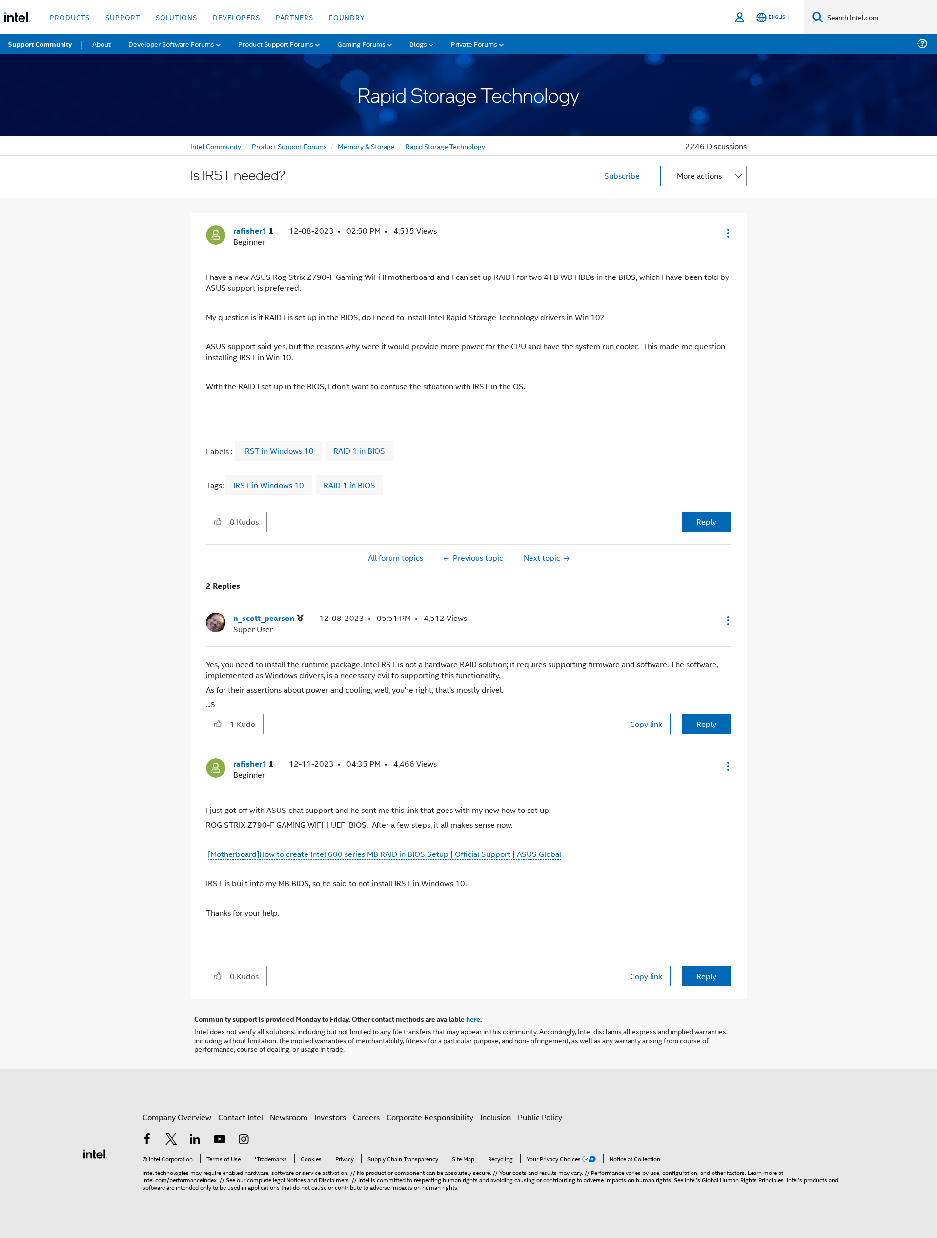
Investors (330, 1117)
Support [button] (122, 17)
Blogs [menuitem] (418, 44)
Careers (366, 1117)
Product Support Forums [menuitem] (275, 44)
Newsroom (288, 1117)
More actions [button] (699, 175)
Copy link (646, 723)
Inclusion (495, 1117)
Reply (706, 521)
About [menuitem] (101, 44)
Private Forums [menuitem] (474, 44)
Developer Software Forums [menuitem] (171, 44)
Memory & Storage (366, 146)
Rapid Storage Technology (445, 146)
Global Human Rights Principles (743, 1179)
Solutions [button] (176, 17)
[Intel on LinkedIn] (195, 1140)
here (473, 1018)
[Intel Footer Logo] (95, 1152)
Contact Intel (240, 1117)
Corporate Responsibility (430, 1117)
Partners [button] (294, 17)
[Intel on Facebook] (147, 1140)
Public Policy (540, 1117)
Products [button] (70, 17)
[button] (727, 233)
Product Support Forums (289, 146)
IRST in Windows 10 (278, 451)
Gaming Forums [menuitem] (361, 44)
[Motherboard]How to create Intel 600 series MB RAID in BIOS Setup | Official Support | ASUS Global (384, 853)
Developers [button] (236, 17)
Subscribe (622, 175)
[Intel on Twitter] (171, 1140)
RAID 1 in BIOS (359, 451)
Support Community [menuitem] (40, 44)
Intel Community (215, 146)
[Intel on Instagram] (243, 1140)
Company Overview (177, 1117)
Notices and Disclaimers (317, 1179)
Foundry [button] (347, 17)
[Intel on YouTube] (219, 1140)
